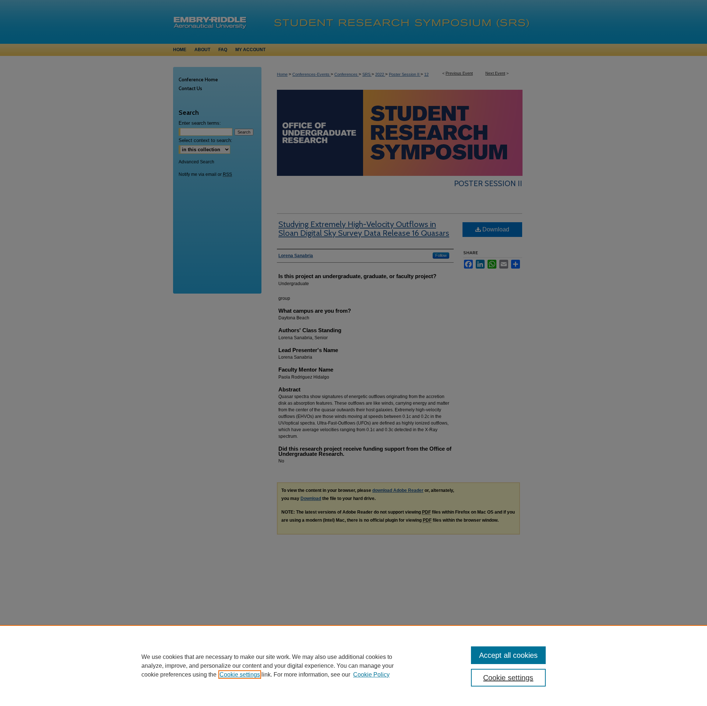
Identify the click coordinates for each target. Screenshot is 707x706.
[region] (353, 665)
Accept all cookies (508, 655)
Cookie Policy (371, 674)
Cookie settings (239, 674)
